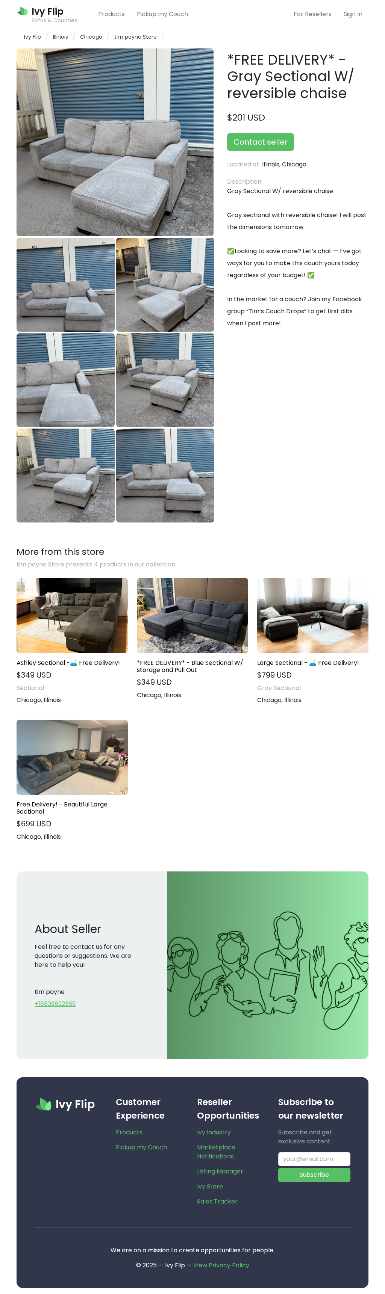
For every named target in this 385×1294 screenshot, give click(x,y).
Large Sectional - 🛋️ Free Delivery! (308, 662)
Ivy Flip (32, 37)
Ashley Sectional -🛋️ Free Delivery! (68, 662)
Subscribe (314, 1174)
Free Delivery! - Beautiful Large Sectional (62, 808)
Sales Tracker (217, 1201)
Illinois (60, 37)
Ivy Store (210, 1186)
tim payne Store (135, 37)
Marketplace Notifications (216, 1152)
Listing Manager (220, 1171)
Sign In (353, 14)
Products (111, 14)
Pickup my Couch (162, 14)
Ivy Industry (214, 1132)
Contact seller (260, 142)
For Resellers (313, 14)
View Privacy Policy (221, 1265)
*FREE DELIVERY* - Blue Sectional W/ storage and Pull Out (190, 666)
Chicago (91, 37)
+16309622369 (55, 1004)
